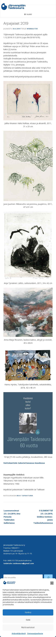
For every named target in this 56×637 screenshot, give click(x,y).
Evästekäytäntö (19, 633)
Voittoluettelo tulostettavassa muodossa (24, 463)
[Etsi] (48, 577)
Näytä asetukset (28, 627)
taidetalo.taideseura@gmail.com (18, 563)
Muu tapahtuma (25, 496)
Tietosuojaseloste (35, 633)
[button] (52, 583)
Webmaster (32, 29)
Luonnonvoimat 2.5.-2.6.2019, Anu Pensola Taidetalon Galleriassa (12, 516)
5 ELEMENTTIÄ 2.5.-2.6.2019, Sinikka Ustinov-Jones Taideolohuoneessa (43, 516)
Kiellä (28, 620)
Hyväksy (28, 612)
